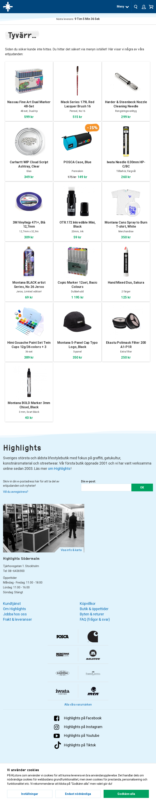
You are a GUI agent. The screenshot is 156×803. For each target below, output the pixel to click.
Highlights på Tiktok (80, 745)
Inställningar (29, 793)
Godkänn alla (126, 793)
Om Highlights (14, 609)
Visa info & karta (71, 550)
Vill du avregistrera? (15, 491)
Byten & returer (92, 614)
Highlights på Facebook (83, 718)
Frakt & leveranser (17, 619)
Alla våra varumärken (78, 704)
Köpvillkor (87, 603)
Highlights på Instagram (83, 727)
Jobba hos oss (15, 614)
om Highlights (59, 468)
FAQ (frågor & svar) (95, 619)
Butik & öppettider (94, 609)
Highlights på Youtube (81, 735)
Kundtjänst (12, 603)
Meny (120, 6)
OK (142, 487)
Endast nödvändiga (78, 793)
